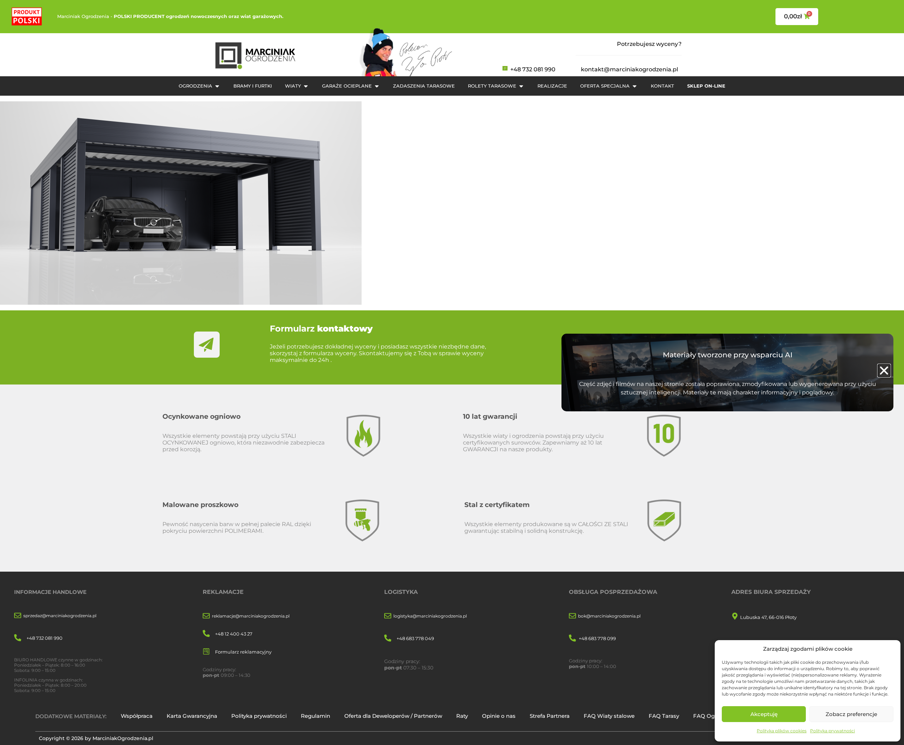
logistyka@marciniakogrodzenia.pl (430, 616)
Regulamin (315, 716)
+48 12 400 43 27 (233, 634)
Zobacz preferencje (851, 714)
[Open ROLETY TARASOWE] (521, 86)
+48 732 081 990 (532, 69)
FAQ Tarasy (664, 716)
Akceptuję (764, 714)
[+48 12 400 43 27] (206, 634)
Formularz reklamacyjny (243, 652)
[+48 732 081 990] (17, 638)
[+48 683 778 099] (572, 638)
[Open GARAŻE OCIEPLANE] (377, 86)
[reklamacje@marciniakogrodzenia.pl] (206, 616)
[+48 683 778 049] (387, 638)
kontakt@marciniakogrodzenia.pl (629, 69)
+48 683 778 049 (415, 638)
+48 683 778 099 (597, 638)
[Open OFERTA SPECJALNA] (634, 86)
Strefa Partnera (550, 716)
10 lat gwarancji (490, 416)
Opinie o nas (499, 716)
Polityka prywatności (832, 730)
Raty (462, 716)
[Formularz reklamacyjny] (206, 652)
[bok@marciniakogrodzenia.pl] (572, 616)
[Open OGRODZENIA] (217, 86)
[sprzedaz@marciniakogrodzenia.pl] (17, 616)
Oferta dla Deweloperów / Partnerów (393, 716)
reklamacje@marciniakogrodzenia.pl (251, 616)
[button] (884, 370)
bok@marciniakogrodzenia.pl (609, 616)
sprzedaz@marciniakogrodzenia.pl (59, 615)
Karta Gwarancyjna (192, 716)
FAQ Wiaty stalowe (609, 716)
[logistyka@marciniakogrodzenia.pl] (387, 616)
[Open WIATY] (306, 86)
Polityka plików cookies (782, 730)
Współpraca (137, 716)
